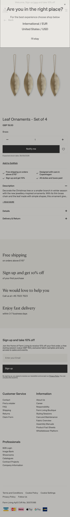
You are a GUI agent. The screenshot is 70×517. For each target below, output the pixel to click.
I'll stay (35, 39)
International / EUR (35, 24)
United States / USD (35, 29)
